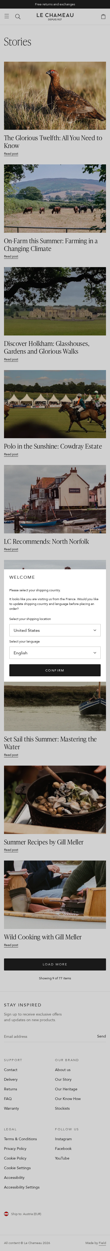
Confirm (55, 670)
